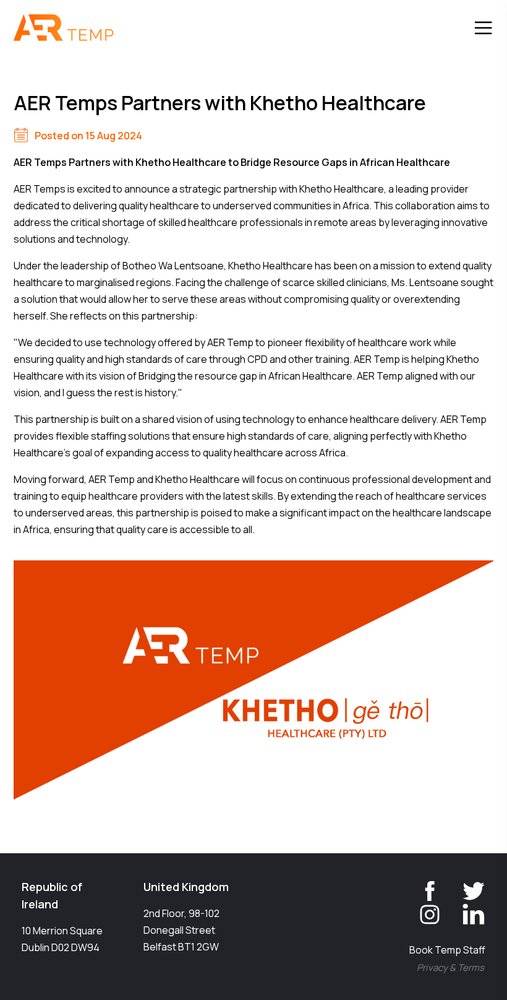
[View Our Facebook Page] (420, 887)
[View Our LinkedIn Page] (464, 911)
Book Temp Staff (447, 950)
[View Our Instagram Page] (420, 911)
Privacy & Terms (450, 967)
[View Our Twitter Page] (464, 887)
